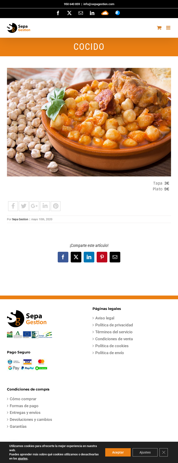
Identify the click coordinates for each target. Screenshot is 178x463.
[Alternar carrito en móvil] (159, 27)
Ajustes (145, 452)
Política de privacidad (114, 325)
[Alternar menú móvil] (168, 27)
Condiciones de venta (114, 339)
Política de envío (109, 352)
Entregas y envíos (25, 412)
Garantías (18, 426)
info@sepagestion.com (98, 4)
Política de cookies (112, 345)
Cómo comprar (23, 399)
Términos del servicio (114, 332)
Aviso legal (104, 318)
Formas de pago (24, 405)
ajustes (23, 458)
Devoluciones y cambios (31, 419)
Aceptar (118, 452)
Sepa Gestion (20, 219)
